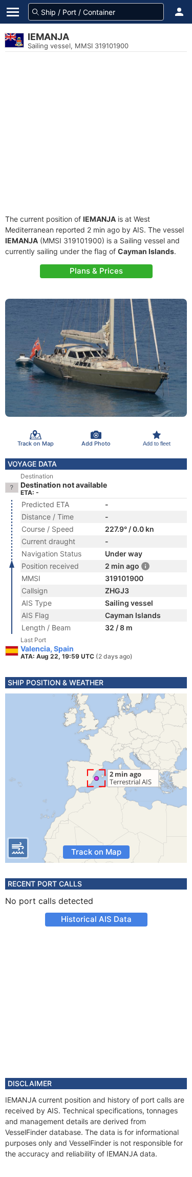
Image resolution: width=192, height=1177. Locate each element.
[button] (179, 12)
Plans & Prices (96, 271)
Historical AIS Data (96, 919)
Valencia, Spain (47, 649)
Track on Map (96, 852)
